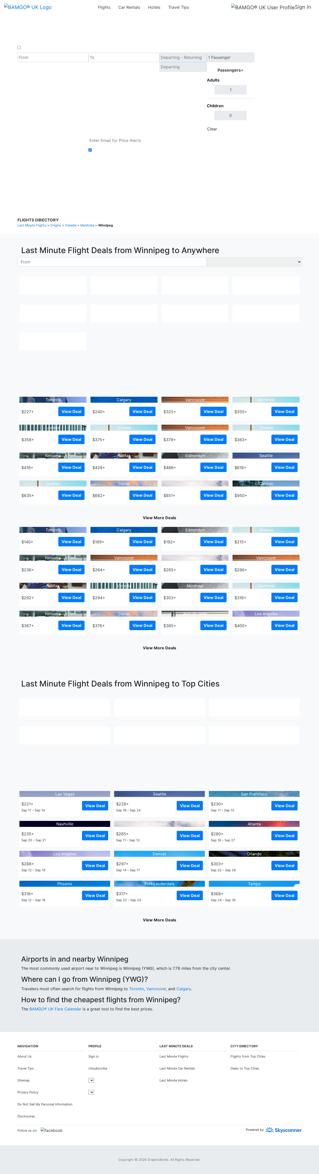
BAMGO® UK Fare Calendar (55, 1008)
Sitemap (23, 1080)
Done (246, 128)
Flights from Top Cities (248, 1056)
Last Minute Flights (174, 1056)
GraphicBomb (158, 1160)
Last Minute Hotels (174, 1080)
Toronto (136, 988)
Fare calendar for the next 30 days (50, 138)
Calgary (183, 988)
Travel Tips (178, 7)
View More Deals (159, 517)
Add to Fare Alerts (110, 150)
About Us (24, 1056)
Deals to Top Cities (245, 1068)
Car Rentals (129, 7)
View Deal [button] (71, 411)
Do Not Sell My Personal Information (44, 1104)
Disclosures (172, 182)
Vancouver (156, 988)
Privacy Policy (148, 182)
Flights (104, 7)
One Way (30, 47)
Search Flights (278, 93)
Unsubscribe (97, 1068)
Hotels (154, 7)
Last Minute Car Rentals (177, 1068)
